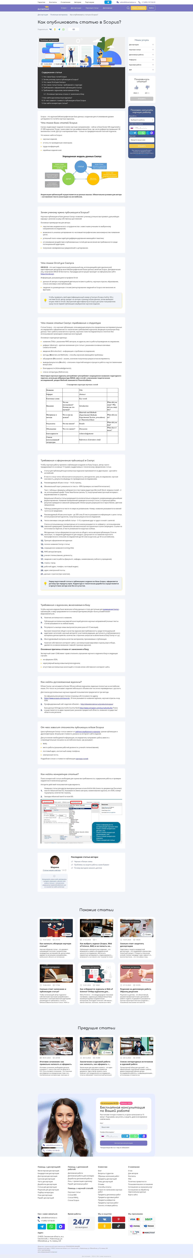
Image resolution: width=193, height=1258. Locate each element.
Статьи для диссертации (47, 1187)
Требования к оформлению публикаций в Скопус (62, 88)
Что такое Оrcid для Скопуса (54, 82)
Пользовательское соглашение (140, 1184)
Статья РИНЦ (73, 1197)
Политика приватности (137, 1181)
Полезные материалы (59, 15)
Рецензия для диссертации (48, 1190)
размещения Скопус (111, 609)
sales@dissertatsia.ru (128, 2)
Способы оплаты (104, 1187)
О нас (130, 1171)
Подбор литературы (46, 1192)
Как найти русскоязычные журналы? (57, 98)
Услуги (63, 8)
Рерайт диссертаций (46, 1198)
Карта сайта (133, 1195)
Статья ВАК (72, 1195)
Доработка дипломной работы (80, 1178)
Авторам (77, 2)
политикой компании (141, 154)
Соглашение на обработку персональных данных (138, 1191)
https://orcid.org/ (47, 274)
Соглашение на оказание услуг (140, 1187)
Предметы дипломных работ (109, 1195)
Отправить (142, 99)
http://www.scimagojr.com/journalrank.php (96, 708)
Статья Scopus (73, 1200)
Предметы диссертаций (107, 1179)
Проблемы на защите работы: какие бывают (91, 865)
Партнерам (89, 2)
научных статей (82, 759)
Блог (100, 1171)
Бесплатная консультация (124, 1143)
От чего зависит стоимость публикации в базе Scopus (64, 100)
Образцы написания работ (108, 1176)
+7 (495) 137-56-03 (148, 2)
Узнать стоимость (138, 8)
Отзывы (101, 1184)
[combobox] (141, 119)
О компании (65, 2)
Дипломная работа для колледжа (81, 1176)
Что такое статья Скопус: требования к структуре (62, 85)
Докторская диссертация (47, 1176)
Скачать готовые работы (108, 1205)
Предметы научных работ (108, 1203)
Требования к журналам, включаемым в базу (61, 90)
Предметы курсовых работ (108, 1197)
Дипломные (107, 8)
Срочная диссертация (46, 1179)
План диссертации (45, 1195)
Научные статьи (92, 8)
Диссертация (43, 15)
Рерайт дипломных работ (78, 1184)
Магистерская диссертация (48, 1171)
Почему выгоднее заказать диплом (88, 868)
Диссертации (76, 8)
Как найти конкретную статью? (55, 103)
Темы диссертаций (105, 1181)
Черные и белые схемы (83, 861)
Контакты (53, 2)
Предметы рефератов (106, 1200)
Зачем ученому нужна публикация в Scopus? (61, 79)
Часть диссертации (45, 1181)
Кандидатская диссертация (48, 1173)
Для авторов (133, 1173)
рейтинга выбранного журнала (87, 731)
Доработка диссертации (47, 1184)
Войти (151, 8)
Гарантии (41, 2)
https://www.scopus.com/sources (57, 698)
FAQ (129, 1179)
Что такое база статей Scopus (55, 77)
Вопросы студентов (105, 1173)
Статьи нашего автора (52, 870)
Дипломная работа (75, 1173)
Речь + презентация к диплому (80, 1181)
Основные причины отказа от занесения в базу (65, 94)
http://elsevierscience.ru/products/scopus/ (97, 704)
